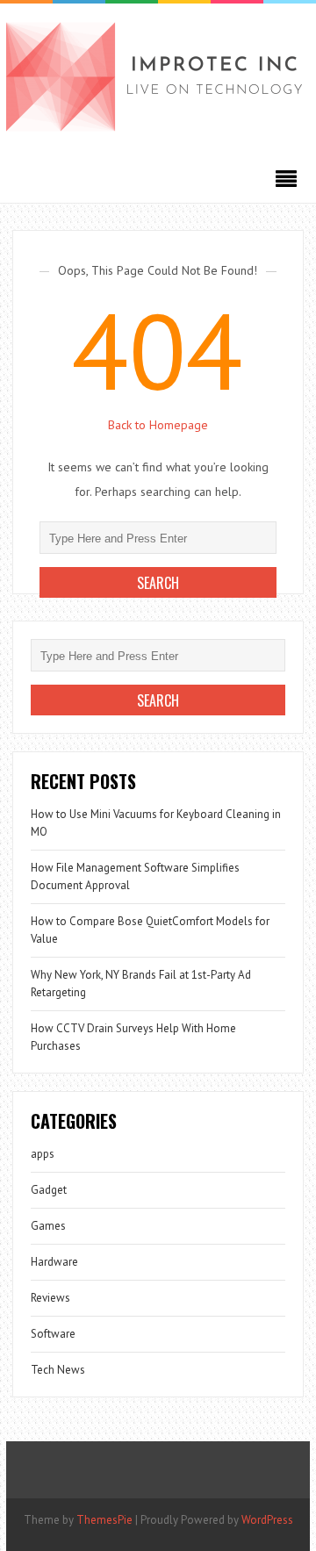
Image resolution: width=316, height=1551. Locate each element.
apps (42, 1153)
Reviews (50, 1297)
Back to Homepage (158, 425)
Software (53, 1333)
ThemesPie (104, 1519)
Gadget (49, 1189)
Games (48, 1225)
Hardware (54, 1261)
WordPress (267, 1519)
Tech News (58, 1369)
